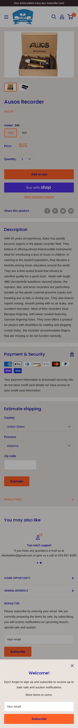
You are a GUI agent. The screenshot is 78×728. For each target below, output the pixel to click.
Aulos (8, 111)
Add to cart (39, 174)
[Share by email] (71, 211)
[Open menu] (6, 17)
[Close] (72, 665)
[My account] (62, 16)
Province (10, 437)
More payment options (39, 196)
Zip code (10, 456)
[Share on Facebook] (47, 211)
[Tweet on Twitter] (63, 211)
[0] (70, 16)
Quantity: (10, 159)
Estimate (16, 481)
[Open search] (54, 16)
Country (9, 417)
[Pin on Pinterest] (55, 211)
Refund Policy (13, 499)
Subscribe (39, 719)
